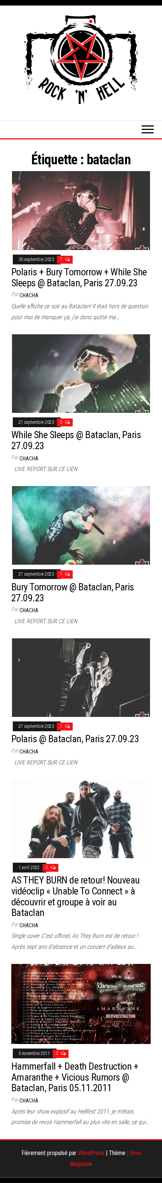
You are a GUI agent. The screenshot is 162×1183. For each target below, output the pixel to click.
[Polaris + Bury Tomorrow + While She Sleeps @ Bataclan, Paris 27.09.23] (81, 210)
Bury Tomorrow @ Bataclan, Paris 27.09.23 (72, 592)
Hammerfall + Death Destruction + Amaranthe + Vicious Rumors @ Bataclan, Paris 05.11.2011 (74, 1077)
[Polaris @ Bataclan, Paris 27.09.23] (81, 677)
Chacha (29, 295)
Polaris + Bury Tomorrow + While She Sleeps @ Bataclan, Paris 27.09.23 (79, 277)
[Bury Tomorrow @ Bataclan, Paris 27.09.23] (81, 524)
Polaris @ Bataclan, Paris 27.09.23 (75, 738)
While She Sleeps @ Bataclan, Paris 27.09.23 (76, 440)
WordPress (91, 1153)
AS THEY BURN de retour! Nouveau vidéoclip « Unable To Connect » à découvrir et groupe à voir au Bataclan (75, 896)
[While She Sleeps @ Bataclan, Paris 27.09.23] (81, 373)
